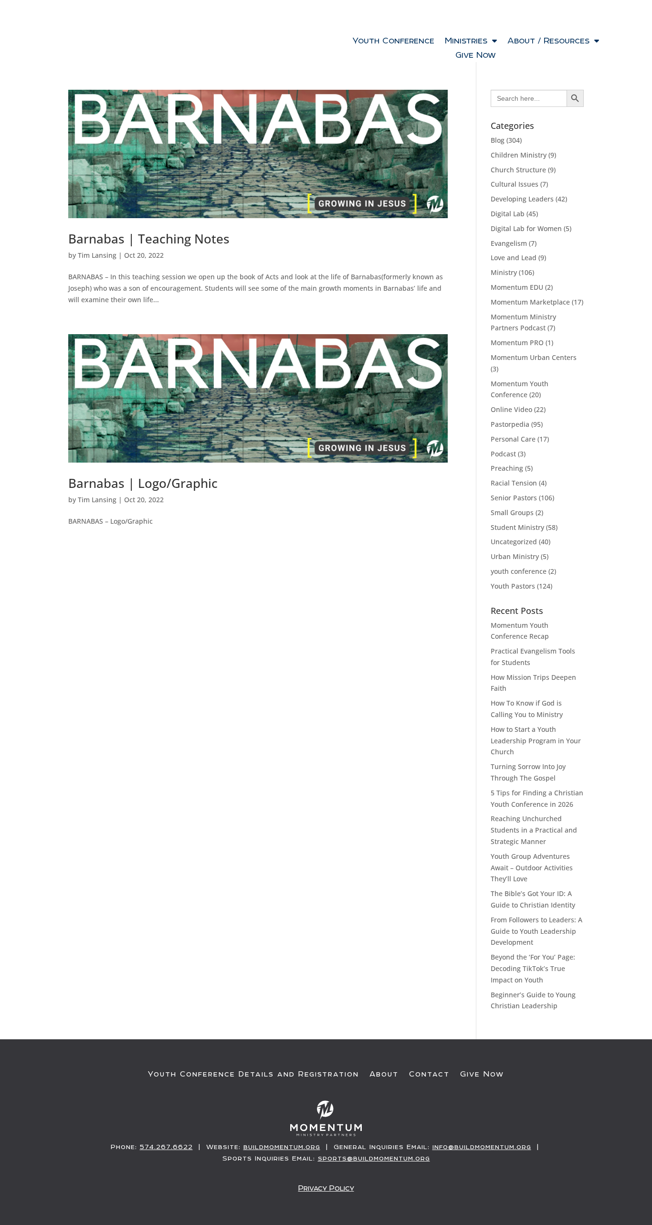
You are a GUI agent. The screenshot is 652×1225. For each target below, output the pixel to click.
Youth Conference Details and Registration (253, 1074)
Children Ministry (519, 154)
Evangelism (509, 243)
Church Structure (518, 169)
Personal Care (513, 439)
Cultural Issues (514, 184)
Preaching (507, 468)
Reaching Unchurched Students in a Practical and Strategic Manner (534, 830)
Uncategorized (514, 541)
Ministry (504, 272)
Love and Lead (513, 257)
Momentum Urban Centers (534, 357)
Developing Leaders (522, 198)
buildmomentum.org (281, 1147)
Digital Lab (508, 213)
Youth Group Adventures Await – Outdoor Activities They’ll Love (532, 868)
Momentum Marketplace (530, 301)
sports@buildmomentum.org (374, 1158)
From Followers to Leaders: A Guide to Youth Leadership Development (536, 931)
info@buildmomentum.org (481, 1147)
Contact (429, 1074)
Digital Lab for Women (526, 228)
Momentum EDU (517, 287)
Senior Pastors (514, 497)
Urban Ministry (515, 556)
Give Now (475, 56)
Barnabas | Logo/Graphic (143, 483)
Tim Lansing (97, 255)
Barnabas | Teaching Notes (149, 238)
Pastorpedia (510, 424)
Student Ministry (517, 527)
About (384, 1074)
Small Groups (512, 512)
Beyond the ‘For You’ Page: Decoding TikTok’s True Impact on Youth (533, 968)
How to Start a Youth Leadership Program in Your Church (536, 741)
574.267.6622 (166, 1147)
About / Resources (548, 41)
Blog (498, 140)
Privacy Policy (326, 1188)
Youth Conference (393, 41)
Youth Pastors (513, 586)
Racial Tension (514, 482)
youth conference (519, 571)
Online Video (511, 409)
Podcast (503, 453)
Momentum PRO (517, 342)
